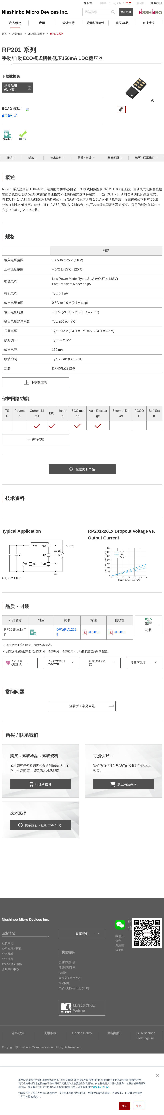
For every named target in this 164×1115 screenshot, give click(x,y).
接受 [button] (124, 1105)
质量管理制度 (67, 962)
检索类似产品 (85, 469)
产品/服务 (15, 23)
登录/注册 (126, 12)
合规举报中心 (10, 969)
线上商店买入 (127, 784)
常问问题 (113, 157)
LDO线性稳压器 (36, 33)
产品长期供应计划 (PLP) (74, 988)
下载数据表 (39, 382)
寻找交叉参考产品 (70, 977)
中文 (128, 3)
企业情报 (149, 23)
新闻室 (88, 3)
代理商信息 (43, 784)
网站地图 (114, 1033)
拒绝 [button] (138, 1105)
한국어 (140, 3)
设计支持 (69, 23)
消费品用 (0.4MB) (10, 87)
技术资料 (55, 157)
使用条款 (50, 1033)
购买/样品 (122, 23)
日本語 (102, 3)
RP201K (94, 632)
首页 (4, 33)
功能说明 (38, 439)
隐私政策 (18, 1033)
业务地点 (7, 958)
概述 (9, 157)
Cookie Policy (100, 1086)
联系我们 (156, 3)
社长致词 (7, 943)
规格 (31, 157)
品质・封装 (85, 157)
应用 (42, 23)
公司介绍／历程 (12, 948)
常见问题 (64, 983)
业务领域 (7, 953)
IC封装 (63, 972)
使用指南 (7, 115)
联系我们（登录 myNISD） (44, 825)
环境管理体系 (67, 967)
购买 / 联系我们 (144, 157)
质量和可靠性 (95, 23)
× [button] (156, 1074)
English (116, 3)
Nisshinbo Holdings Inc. (146, 1035)
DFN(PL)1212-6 (66, 632)
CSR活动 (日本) (12, 964)
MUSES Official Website (84, 1008)
